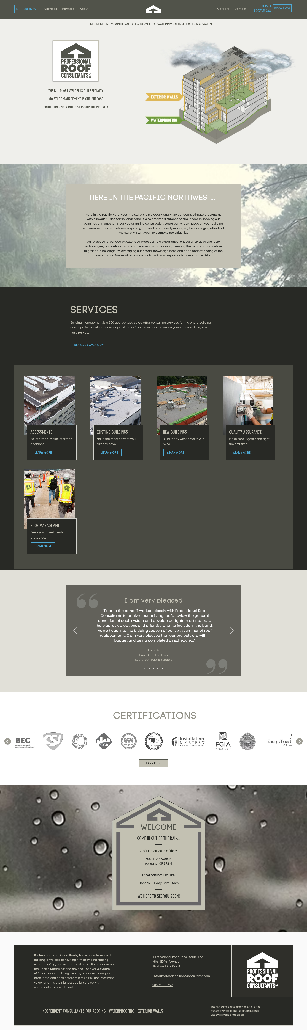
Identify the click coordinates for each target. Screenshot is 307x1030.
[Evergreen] (144, 668)
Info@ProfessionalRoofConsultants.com (181, 976)
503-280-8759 (162, 985)
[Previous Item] (8, 741)
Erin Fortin (253, 1006)
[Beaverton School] (153, 668)
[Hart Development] (162, 668)
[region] (263, 973)
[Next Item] (299, 741)
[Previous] (75, 631)
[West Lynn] (149, 668)
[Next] (232, 631)
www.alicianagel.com (232, 1014)
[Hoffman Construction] (157, 668)
